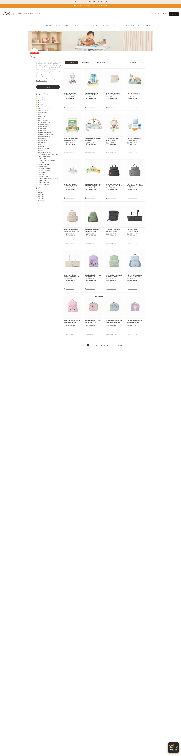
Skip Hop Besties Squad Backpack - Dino (114, 275)
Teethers (41, 174)
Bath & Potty (94, 25)
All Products (71, 62)
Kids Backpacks (43, 124)
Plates (40, 144)
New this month (100, 62)
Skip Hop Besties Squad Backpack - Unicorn (72, 321)
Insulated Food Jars (44, 122)
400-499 (41, 199)
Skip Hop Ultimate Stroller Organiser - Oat (72, 275)
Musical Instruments (44, 132)
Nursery (75, 25)
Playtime (115, 25)
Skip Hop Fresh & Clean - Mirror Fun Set (134, 139)
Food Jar (41, 118)
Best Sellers (85, 62)
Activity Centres (43, 97)
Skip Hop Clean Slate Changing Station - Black (113, 231)
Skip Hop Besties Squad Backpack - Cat (93, 275)
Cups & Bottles (42, 113)
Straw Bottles (42, 166)
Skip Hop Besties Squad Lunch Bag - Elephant (114, 321)
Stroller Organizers (44, 170)
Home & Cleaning (128, 25)
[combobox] (84, 13)
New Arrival (35, 25)
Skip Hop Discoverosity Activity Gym (92, 139)
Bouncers (41, 107)
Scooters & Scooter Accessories (48, 154)
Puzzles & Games (43, 148)
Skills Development (44, 156)
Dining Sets (41, 117)
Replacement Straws (44, 152)
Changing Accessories (45, 109)
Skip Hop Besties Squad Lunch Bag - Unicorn (135, 321)
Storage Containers (44, 164)
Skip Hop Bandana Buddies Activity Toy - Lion (113, 140)
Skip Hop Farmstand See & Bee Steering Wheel (93, 185)
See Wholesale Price (70, 107)
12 (118, 345)
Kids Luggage (42, 126)
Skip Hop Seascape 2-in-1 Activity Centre (71, 185)
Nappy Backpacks (44, 136)
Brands (57, 25)
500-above (41, 201)
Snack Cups (42, 158)
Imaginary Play (43, 120)
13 (121, 345)
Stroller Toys (42, 172)
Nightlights (41, 142)
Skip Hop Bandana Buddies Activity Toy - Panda (71, 94)
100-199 (40, 193)
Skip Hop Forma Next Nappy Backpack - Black (114, 185)
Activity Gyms (42, 99)
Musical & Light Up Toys (45, 134)
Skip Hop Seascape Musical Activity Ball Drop (91, 94)
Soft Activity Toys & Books (46, 160)
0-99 (39, 191)
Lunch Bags (42, 128)
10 (112, 345)
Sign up (174, 14)
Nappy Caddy (42, 140)
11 (115, 345)
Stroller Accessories (44, 168)
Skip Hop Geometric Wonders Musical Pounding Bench (133, 94)
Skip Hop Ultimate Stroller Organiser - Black (133, 231)
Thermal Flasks (43, 176)
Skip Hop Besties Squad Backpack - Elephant (135, 275)
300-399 (41, 197)
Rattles (40, 150)
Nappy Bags (42, 138)
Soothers (41, 162)
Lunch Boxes (42, 130)
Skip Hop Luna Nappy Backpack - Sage (92, 230)
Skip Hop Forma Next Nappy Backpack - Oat (71, 230)
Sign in (164, 13)
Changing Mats (43, 111)
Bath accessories (43, 101)
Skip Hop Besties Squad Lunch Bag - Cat (93, 321)
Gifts (138, 25)
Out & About (105, 25)
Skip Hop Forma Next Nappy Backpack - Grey (135, 185)
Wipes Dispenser (43, 184)
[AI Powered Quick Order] (173, 747)
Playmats (41, 146)
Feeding (84, 25)
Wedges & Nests (43, 182)
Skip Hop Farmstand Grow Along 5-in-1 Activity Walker (71, 140)
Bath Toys (41, 103)
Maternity (66, 25)
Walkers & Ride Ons (44, 180)
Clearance (146, 25)
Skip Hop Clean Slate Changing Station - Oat (113, 94)
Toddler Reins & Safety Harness (48, 178)
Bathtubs (41, 105)
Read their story (41, 81)
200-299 (41, 195)
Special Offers (47, 25)
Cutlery (40, 115)
